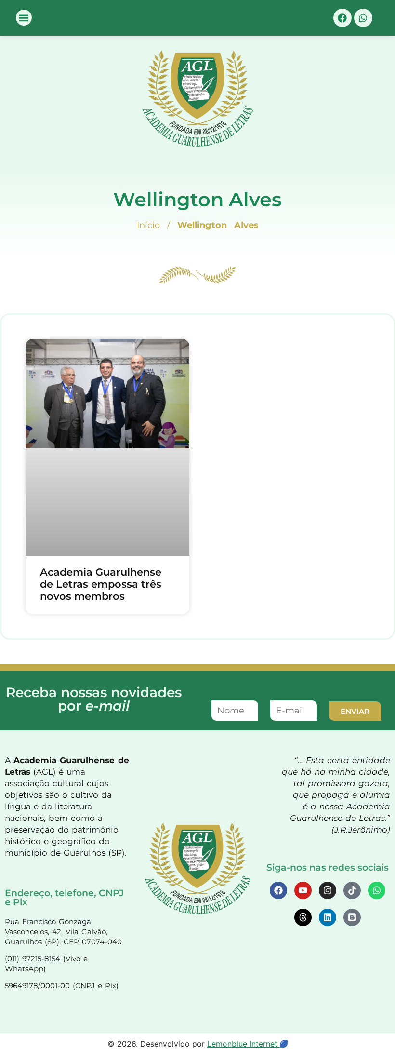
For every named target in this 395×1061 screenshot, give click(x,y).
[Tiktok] (352, 890)
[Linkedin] (327, 917)
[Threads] (303, 917)
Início (148, 225)
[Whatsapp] (363, 18)
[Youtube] (303, 890)
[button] (24, 18)
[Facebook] (342, 18)
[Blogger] (352, 917)
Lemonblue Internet (243, 1043)
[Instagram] (327, 890)
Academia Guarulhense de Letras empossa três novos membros (100, 584)
